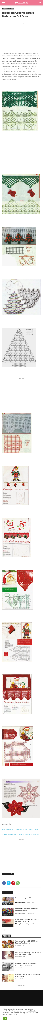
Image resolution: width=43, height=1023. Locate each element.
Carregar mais (21, 985)
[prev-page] (3, 930)
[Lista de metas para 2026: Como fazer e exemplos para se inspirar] (8, 955)
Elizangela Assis (20, 902)
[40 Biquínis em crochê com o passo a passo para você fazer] (8, 923)
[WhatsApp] (18, 883)
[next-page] (6, 930)
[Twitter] (9, 883)
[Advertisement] (21, 36)
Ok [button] (5, 1018)
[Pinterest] (13, 883)
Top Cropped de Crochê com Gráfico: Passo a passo (20, 829)
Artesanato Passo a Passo (8, 8)
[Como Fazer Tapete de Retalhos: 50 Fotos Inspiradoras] (8, 912)
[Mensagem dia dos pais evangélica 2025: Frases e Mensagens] (8, 966)
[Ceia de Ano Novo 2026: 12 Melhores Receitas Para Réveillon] (8, 944)
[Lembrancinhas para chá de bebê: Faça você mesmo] (8, 901)
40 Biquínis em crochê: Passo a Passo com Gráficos (20, 834)
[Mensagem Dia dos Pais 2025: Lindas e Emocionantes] (8, 978)
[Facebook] (4, 883)
